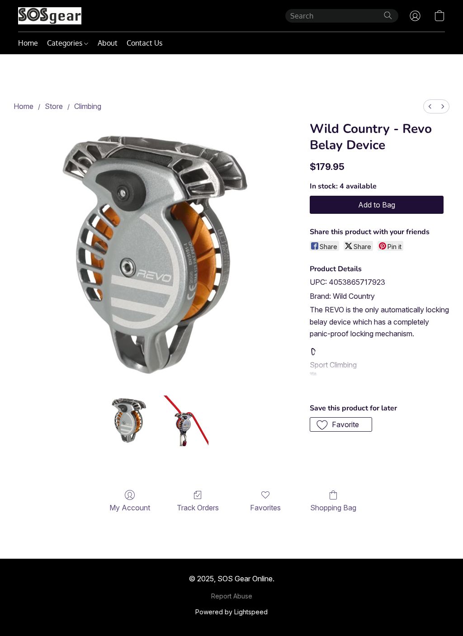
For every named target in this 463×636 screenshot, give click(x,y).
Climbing (87, 106)
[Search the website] (388, 15)
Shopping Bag (333, 507)
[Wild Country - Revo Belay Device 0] (129, 421)
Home (28, 42)
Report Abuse (231, 596)
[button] (49, 16)
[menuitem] (430, 106)
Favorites (265, 507)
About (108, 42)
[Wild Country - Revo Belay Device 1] (183, 421)
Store (54, 106)
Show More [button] (329, 386)
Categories (65, 42)
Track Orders (198, 507)
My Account (129, 507)
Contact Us (144, 42)
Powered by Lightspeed (231, 612)
